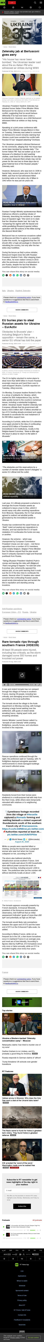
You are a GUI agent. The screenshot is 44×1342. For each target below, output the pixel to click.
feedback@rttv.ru (11, 302)
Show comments (22, 310)
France (5, 972)
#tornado (21, 817)
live (12, 2)
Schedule (22, 1286)
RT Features (7, 1071)
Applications (22, 1276)
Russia (25, 612)
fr (29, 1250)
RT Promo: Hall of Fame (22, 1310)
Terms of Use (22, 1295)
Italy (4, 291)
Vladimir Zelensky (22, 291)
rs (35, 1250)
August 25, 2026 (22, 842)
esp (10, 1250)
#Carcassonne (29, 826)
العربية (3, 1250)
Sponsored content (22, 1290)
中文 (41, 1250)
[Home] (2, 2)
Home (5, 47)
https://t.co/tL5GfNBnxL (15, 829)
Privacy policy (22, 1300)
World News (12, 47)
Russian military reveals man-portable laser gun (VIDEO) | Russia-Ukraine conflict (22, 12)
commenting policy (24, 297)
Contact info (22, 1315)
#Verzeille (32, 814)
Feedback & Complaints (22, 1320)
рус (17, 1250)
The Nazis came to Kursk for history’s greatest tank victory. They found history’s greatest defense (21, 1133)
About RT (22, 1305)
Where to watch (22, 1281)
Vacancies (22, 1325)
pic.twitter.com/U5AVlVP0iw (22, 834)
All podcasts (37, 1220)
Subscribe (22, 1206)
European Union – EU (11, 612)
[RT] (7, 1254)
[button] (22, 742)
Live (22, 1271)
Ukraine (10, 291)
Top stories (7, 1010)
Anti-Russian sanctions (12, 609)
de (23, 1250)
